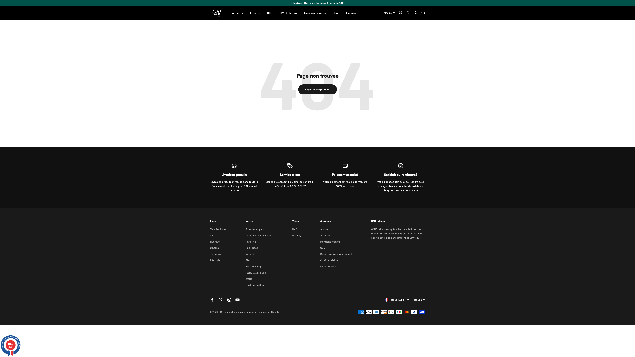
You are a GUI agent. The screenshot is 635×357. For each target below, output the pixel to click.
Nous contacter (329, 266)
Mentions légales (330, 241)
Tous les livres (218, 229)
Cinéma (214, 247)
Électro (250, 260)
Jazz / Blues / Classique (259, 235)
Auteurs (325, 235)
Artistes (325, 229)
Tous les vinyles (255, 229)
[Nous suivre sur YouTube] (237, 300)
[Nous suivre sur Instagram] (229, 300)
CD (269, 12)
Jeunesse (216, 254)
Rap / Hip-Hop (254, 266)
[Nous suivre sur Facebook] (212, 300)
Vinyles (236, 12)
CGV (322, 247)
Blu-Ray (296, 235)
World (249, 278)
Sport (213, 235)
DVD (294, 229)
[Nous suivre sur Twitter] (220, 300)
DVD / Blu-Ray (288, 12)
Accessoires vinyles (315, 12)
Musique (215, 241)
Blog (336, 12)
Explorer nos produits (317, 89)
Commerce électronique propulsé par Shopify (255, 312)
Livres (253, 12)
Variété (250, 254)
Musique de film (255, 285)
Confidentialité (329, 260)
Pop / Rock (252, 247)
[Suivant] (354, 3)
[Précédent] (280, 3)
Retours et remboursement (336, 254)
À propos (351, 12)
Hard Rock (251, 241)
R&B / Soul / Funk (256, 272)
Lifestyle (215, 260)
